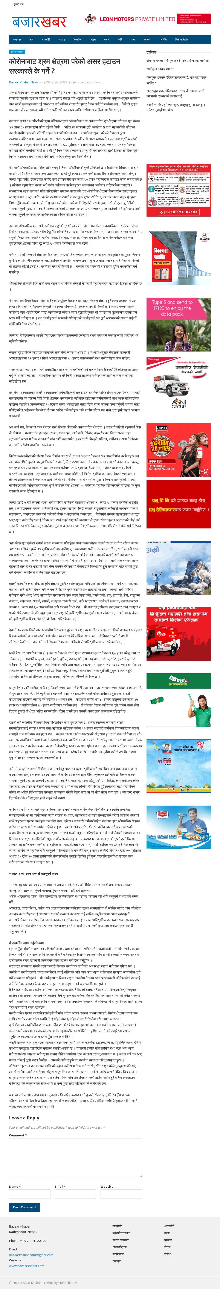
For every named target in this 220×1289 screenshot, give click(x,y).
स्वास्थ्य (147, 39)
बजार (106, 39)
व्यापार (62, 39)
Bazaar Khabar (30, 1283)
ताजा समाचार (17, 52)
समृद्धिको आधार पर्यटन (160, 69)
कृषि (120, 39)
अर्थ (32, 39)
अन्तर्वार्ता (169, 1226)
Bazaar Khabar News (23, 82)
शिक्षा (133, 39)
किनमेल (77, 39)
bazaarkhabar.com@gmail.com (31, 1255)
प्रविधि (163, 39)
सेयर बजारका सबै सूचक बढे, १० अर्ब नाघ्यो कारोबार (178, 60)
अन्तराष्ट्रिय (120, 1247)
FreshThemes (68, 1283)
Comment (18, 1135)
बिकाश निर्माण (181, 39)
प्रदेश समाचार (121, 1240)
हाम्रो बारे (18, 4)
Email (60, 1186)
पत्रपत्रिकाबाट (121, 1233)
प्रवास (168, 1240)
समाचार (17, 39)
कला (167, 1233)
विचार (167, 1247)
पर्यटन (93, 39)
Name (15, 1186)
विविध (167, 1254)
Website (107, 1186)
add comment (91, 82)
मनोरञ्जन (118, 1254)
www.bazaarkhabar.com (26, 1266)
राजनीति (46, 39)
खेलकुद (117, 1261)
